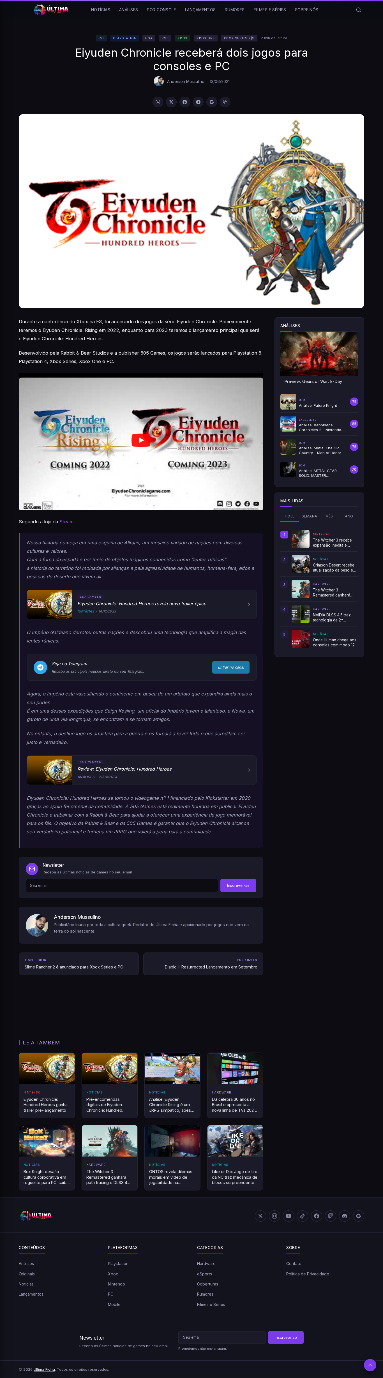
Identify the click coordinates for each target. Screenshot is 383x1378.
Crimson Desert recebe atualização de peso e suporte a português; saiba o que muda (333, 568)
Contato (293, 1263)
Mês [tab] (329, 516)
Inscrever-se (238, 885)
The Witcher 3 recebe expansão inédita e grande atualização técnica (332, 543)
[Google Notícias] (358, 1216)
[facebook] (316, 1216)
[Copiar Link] (225, 102)
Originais (27, 1273)
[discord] (344, 1216)
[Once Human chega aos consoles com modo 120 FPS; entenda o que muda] (301, 639)
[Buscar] (358, 9)
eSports (204, 1273)
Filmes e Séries (270, 9)
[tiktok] (302, 1216)
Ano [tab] (349, 516)
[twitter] (260, 1216)
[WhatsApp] (158, 102)
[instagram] (274, 1216)
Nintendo (116, 1284)
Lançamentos (200, 9)
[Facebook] (184, 102)
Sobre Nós (307, 9)
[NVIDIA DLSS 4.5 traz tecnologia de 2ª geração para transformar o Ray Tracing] (301, 614)
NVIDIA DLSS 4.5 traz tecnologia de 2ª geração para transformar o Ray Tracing (332, 618)
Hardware (206, 1263)
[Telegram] (198, 102)
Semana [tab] (309, 516)
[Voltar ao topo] (370, 1365)
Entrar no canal (231, 667)
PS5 (165, 38)
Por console (161, 9)
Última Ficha (44, 1369)
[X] (171, 102)
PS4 (149, 38)
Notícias (100, 9)
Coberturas (207, 1284)
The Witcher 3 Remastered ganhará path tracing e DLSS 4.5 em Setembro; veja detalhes (334, 593)
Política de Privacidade (307, 1273)
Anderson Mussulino (185, 81)
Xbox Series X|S (239, 38)
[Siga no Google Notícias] (211, 102)
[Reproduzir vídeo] (141, 441)
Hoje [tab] (290, 516)
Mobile (114, 1304)
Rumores (235, 9)
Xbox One (206, 38)
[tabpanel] (319, 589)
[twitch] (330, 1216)
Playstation (124, 38)
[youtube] (288, 1216)
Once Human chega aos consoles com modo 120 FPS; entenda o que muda (335, 643)
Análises (128, 9)
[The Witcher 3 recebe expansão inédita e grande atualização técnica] (301, 539)
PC (101, 38)
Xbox (182, 38)
